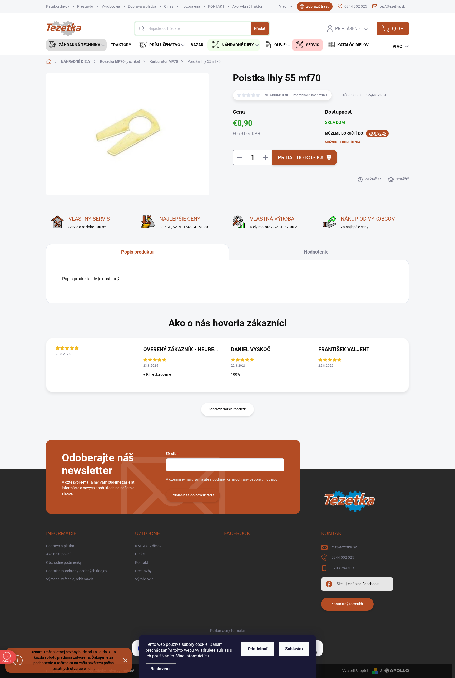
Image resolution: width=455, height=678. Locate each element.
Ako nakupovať (58, 554)
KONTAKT (216, 6)
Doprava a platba (142, 6)
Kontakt (141, 562)
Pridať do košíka (301, 157)
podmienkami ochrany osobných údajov (245, 479)
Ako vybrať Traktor (247, 6)
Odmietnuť (258, 648)
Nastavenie (161, 668)
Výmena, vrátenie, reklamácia (70, 579)
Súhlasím (294, 648)
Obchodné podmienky (64, 562)
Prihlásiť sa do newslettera (193, 495)
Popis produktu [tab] (137, 252)
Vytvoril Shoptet (355, 671)
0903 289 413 (343, 568)
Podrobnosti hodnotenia (310, 95)
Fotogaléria (190, 6)
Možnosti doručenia (342, 142)
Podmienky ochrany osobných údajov (76, 571)
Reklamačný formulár (227, 630)
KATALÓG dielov (148, 546)
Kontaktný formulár (347, 604)
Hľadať (259, 28)
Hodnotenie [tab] (316, 252)
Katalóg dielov (57, 6)
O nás (169, 6)
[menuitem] (76, 45)
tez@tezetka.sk (344, 547)
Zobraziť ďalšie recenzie (227, 409)
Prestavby (85, 6)
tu (207, 655)
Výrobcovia (111, 6)
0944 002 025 (343, 557)
